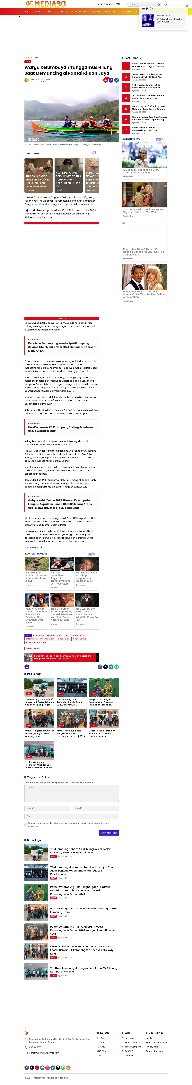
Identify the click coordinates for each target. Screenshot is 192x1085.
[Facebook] (100, 666)
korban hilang (55, 635)
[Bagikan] (116, 80)
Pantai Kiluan (48, 639)
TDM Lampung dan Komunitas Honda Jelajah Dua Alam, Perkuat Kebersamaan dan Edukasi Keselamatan (70, 702)
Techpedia (130, 1055)
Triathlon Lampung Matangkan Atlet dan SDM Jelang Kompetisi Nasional (38, 765)
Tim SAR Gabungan (37, 642)
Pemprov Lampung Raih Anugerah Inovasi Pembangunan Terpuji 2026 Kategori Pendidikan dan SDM (72, 734)
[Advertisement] (96, 35)
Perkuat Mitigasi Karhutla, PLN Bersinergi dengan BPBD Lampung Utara (39, 734)
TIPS (99, 1055)
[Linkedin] (52, 1067)
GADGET (129, 1051)
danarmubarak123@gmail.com (44, 1052)
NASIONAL (102, 1051)
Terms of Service (154, 1051)
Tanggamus (80, 639)
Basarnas (39, 635)
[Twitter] (105, 666)
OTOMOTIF (102, 1046)
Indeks (149, 1038)
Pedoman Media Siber (156, 1042)
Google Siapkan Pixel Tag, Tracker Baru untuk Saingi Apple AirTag (149, 118)
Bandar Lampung (133, 1046)
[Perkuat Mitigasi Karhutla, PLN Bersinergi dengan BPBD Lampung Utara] (39, 718)
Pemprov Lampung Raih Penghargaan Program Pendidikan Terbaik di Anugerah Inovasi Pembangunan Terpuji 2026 (103, 702)
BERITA (27, 62)
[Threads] (58, 1067)
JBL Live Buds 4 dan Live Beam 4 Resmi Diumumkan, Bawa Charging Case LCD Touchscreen (149, 97)
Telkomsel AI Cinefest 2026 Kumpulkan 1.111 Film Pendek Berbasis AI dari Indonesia (146, 86)
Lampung (32, 639)
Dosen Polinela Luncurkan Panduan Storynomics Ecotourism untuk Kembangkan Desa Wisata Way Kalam (102, 734)
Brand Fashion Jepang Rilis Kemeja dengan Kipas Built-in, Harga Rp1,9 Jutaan (147, 129)
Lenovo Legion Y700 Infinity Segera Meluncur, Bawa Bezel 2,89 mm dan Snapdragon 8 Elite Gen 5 (149, 108)
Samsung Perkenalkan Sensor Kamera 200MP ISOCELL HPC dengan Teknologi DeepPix (147, 76)
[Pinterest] (37, 1067)
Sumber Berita (32, 648)
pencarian (64, 639)
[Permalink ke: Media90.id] (27, 80)
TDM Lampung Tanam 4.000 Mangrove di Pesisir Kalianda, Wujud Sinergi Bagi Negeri (39, 702)
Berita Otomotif (132, 1042)
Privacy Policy (152, 1046)
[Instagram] (47, 1067)
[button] (158, 4)
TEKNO (100, 1042)
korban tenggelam (76, 635)
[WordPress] (42, 1067)
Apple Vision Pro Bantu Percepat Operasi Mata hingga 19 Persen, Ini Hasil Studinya (149, 65)
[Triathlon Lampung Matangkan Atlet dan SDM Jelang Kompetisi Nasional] (39, 750)
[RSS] (68, 1067)
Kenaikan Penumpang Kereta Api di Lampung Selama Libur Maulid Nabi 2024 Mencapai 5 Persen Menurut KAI (61, 347)
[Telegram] (111, 666)
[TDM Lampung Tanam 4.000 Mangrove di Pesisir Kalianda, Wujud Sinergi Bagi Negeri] (39, 687)
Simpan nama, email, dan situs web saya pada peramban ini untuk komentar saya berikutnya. (68, 824)
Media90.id (35, 79)
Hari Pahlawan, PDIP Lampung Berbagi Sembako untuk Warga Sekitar (60, 429)
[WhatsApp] (116, 666)
